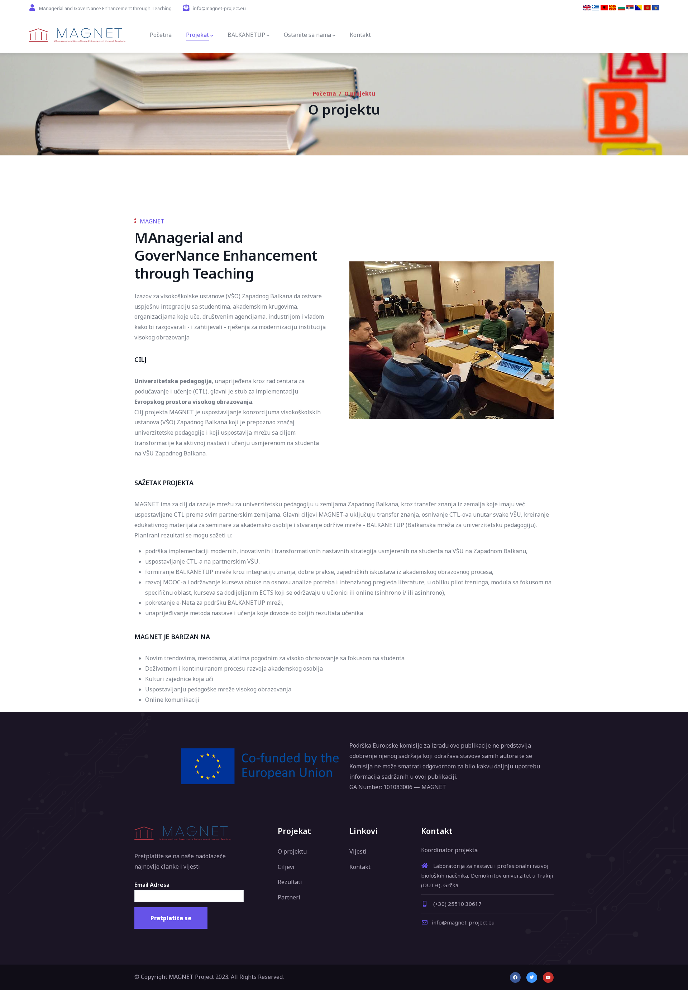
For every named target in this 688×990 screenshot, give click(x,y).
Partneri (289, 897)
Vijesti (358, 851)
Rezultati (290, 882)
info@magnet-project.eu (463, 922)
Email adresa (151, 885)
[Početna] (77, 35)
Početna (324, 93)
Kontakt (360, 867)
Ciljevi (286, 867)
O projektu (292, 851)
